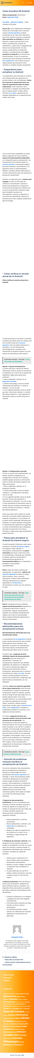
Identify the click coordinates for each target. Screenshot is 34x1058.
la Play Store (17, 583)
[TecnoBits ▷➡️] (6, 2)
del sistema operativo (19, 774)
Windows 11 (18, 1045)
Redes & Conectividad (12, 1026)
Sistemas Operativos (9, 1032)
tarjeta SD (10, 826)
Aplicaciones (9, 996)
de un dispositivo (20, 639)
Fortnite (6, 1008)
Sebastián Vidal (12, 17)
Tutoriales (17, 1038)
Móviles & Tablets (17, 22)
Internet (18, 1018)
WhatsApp (21, 1042)
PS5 (26, 1024)
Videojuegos (10, 1041)
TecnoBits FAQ (10, 1035)
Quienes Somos (8, 975)
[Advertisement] (17, 118)
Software (21, 1032)
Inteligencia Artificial (9, 1018)
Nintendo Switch (17, 1021)
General (11, 1008)
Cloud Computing (19, 1002)
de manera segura (23, 546)
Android (17, 993)
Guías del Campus (13, 1011)
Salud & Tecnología (20, 1029)
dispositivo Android (9, 381)
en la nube (12, 93)
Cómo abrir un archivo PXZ (14, 959)
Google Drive (15, 707)
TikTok (10, 1038)
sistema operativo (14, 33)
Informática (22, 1015)
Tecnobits (5, 22)
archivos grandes (8, 164)
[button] (23, 2)
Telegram (5, 1038)
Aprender (13, 999)
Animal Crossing (24, 993)
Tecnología (22, 1035)
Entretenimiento (14, 1006)
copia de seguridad (9, 574)
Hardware (12, 1015)
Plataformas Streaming (17, 1024)
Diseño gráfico (20, 1004)
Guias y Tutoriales (24, 1008)
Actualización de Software (9, 993)
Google (16, 1008)
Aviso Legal (7, 978)
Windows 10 (8, 1045)
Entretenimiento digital (24, 1006)
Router (13, 1029)
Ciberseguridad (9, 1002)
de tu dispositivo (8, 61)
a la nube (21, 673)
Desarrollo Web (12, 1004)
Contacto (6, 980)
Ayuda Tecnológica (22, 999)
